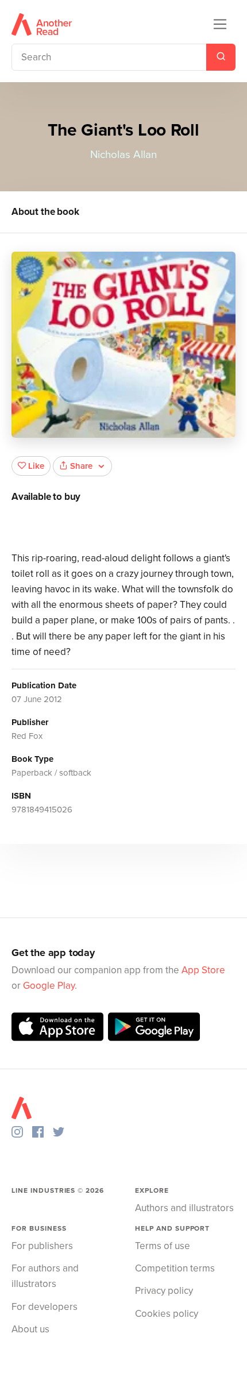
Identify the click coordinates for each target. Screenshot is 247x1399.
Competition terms (175, 1268)
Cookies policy (166, 1314)
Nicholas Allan (123, 154)
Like (36, 466)
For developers (44, 1307)
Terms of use (162, 1246)
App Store (203, 970)
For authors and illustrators (45, 1276)
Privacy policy (164, 1291)
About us (30, 1329)
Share (81, 466)
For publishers (42, 1246)
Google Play (49, 986)
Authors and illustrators (184, 1208)
